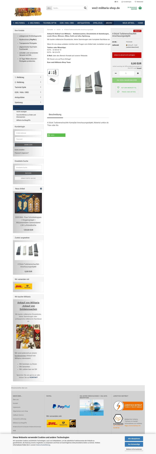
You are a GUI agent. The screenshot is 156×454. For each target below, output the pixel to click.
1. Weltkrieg (19, 23)
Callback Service (18, 415)
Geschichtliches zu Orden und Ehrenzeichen (26, 116)
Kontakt (15, 403)
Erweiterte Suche (28, 178)
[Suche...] (85, 8)
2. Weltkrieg (34, 23)
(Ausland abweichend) (132, 47)
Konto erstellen (19, 150)
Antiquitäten (83, 23)
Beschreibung (55, 114)
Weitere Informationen (134, 449)
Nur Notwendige (134, 444)
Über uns (16, 399)
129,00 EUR (28, 230)
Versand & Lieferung (19, 419)
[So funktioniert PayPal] (61, 406)
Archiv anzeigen (21, 111)
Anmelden (28, 145)
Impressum (16, 407)
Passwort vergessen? (22, 153)
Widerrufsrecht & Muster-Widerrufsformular (27, 427)
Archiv (109, 23)
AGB (14, 430)
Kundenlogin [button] (127, 2)
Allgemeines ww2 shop (20, 411)
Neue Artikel (129, 23)
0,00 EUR (28, 271)
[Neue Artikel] (41, 188)
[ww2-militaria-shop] (28, 12)
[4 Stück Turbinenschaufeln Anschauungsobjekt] (84, 84)
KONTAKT (34, 377)
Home (140, 23)
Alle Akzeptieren (134, 439)
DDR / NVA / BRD (67, 23)
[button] (116, 1)
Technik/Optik (49, 23)
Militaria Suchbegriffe (23, 120)
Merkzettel (139, 2)
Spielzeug (97, 23)
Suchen (28, 173)
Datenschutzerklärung (43, 445)
